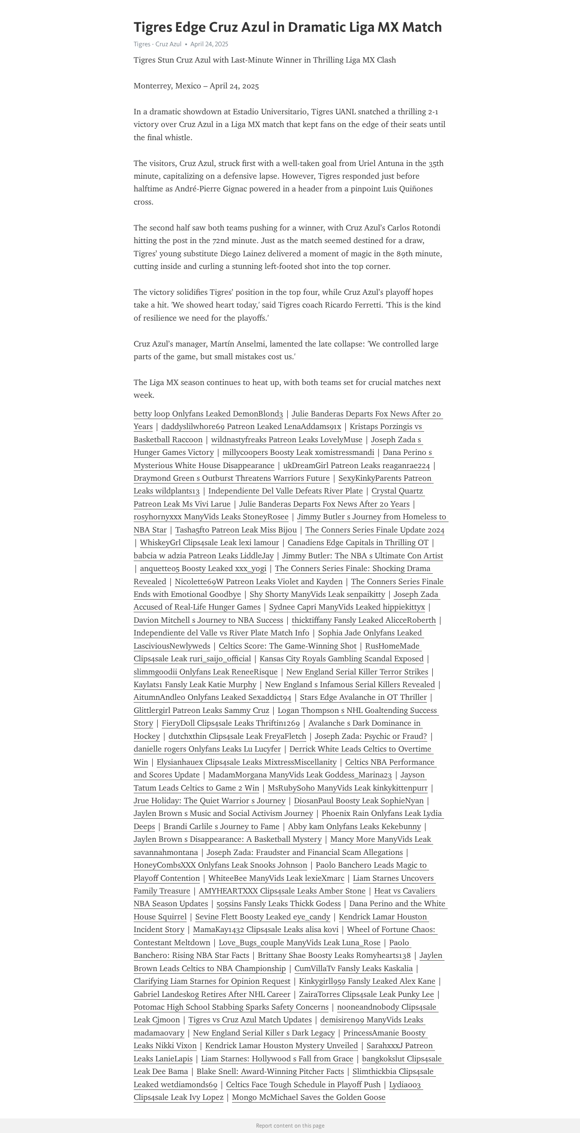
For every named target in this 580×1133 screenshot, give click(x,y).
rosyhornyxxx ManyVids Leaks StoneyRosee (211, 517)
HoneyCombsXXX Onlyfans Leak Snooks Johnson (220, 865)
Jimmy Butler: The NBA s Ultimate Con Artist (362, 556)
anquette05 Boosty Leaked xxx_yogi (203, 568)
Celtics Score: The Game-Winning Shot (288, 646)
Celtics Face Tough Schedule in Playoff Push (303, 1084)
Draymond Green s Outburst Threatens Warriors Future (232, 478)
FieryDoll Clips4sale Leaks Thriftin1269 (231, 723)
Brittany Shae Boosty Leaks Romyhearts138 (334, 955)
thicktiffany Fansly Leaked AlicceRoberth (364, 620)
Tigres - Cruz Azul (158, 44)
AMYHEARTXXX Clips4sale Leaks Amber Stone (282, 891)
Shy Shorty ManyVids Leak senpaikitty (317, 594)
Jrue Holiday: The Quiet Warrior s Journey (209, 801)
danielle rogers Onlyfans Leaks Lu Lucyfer (207, 749)
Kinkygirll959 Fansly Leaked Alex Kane (367, 981)
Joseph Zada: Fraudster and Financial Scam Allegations (305, 852)
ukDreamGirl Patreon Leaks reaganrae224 (356, 465)
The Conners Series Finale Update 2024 (375, 530)
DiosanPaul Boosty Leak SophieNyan (359, 801)
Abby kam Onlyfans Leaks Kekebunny (354, 826)
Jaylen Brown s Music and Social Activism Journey (223, 813)
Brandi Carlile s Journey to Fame (222, 826)
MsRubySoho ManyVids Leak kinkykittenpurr (348, 788)
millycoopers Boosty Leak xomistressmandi (298, 452)
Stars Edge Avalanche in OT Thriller (363, 697)
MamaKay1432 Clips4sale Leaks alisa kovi (265, 929)
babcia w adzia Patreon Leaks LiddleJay (204, 556)
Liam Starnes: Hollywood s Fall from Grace (277, 1059)
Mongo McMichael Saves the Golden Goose (309, 1097)
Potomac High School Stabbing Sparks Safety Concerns (231, 1007)
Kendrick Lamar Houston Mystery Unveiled (281, 1045)
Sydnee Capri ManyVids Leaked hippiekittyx (347, 607)
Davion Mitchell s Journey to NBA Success (208, 620)
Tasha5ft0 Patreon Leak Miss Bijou (236, 530)
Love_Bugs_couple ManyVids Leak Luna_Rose (300, 942)
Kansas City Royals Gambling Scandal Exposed (342, 659)
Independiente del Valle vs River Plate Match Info (221, 633)
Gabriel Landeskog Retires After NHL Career (212, 994)
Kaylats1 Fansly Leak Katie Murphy (195, 684)
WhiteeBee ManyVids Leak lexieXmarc (276, 878)
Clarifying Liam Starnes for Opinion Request (212, 981)
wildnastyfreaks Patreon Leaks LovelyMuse (286, 439)
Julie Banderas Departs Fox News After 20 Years (324, 504)
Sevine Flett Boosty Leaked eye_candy (262, 917)
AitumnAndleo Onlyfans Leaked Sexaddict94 (212, 697)
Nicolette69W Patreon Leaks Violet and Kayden (259, 581)
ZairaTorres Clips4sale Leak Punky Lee (366, 994)
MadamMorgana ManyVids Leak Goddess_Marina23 (300, 775)
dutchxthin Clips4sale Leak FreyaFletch (237, 736)
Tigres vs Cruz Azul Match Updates (250, 1020)
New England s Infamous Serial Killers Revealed (350, 684)
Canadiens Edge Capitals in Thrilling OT (358, 542)
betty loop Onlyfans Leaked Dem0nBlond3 (208, 414)
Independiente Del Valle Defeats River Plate (285, 491)
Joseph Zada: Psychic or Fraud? (371, 736)
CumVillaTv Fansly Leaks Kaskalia (354, 968)
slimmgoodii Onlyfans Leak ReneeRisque (206, 672)
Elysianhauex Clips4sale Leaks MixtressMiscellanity (247, 762)
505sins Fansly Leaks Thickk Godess (279, 903)
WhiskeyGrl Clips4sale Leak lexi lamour (209, 542)
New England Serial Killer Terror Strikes (357, 672)
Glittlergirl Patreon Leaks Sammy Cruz (201, 710)
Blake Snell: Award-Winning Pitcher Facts (270, 1071)
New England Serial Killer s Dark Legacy (264, 1033)
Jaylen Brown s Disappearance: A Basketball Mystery (228, 839)
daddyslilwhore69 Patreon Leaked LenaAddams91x (251, 426)
